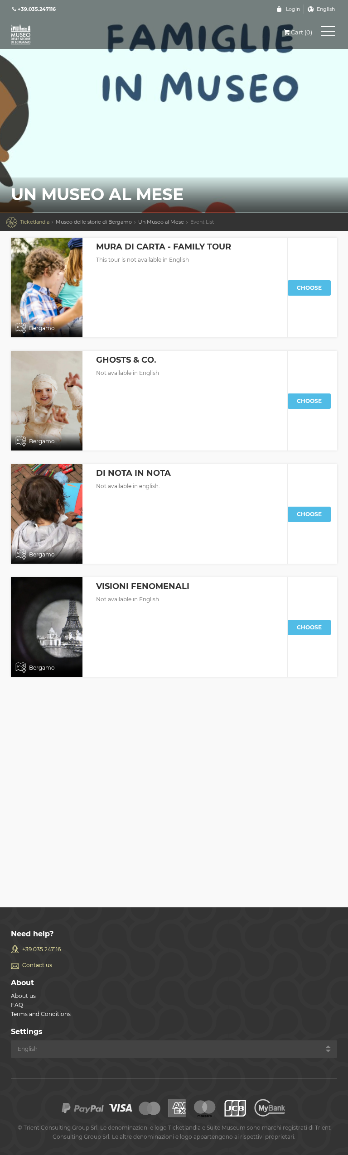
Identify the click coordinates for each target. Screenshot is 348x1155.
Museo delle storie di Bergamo (94, 222)
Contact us (37, 965)
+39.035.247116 (41, 949)
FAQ (17, 1005)
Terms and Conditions (41, 1014)
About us (23, 995)
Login (293, 9)
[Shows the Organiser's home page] (51, 33)
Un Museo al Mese (161, 222)
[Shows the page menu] (328, 33)
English (326, 9)
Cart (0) (301, 32)
